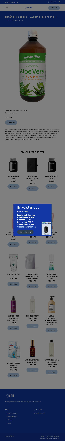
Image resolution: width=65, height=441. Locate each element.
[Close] (14, 205)
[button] (25, 232)
